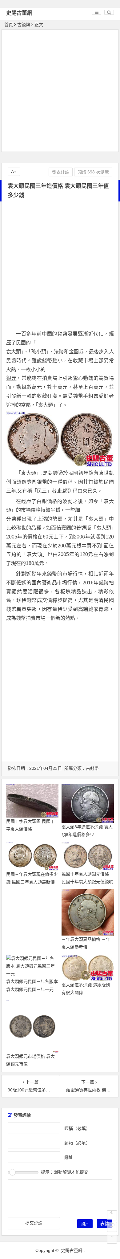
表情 (104, 1223)
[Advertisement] (60, 91)
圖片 (85, 1223)
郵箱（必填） (77, 1142)
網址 (68, 1157)
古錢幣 (23, 24)
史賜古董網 (19, 13)
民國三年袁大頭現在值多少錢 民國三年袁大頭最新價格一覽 (32, 882)
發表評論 (60, 171)
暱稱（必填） (77, 1128)
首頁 (8, 24)
